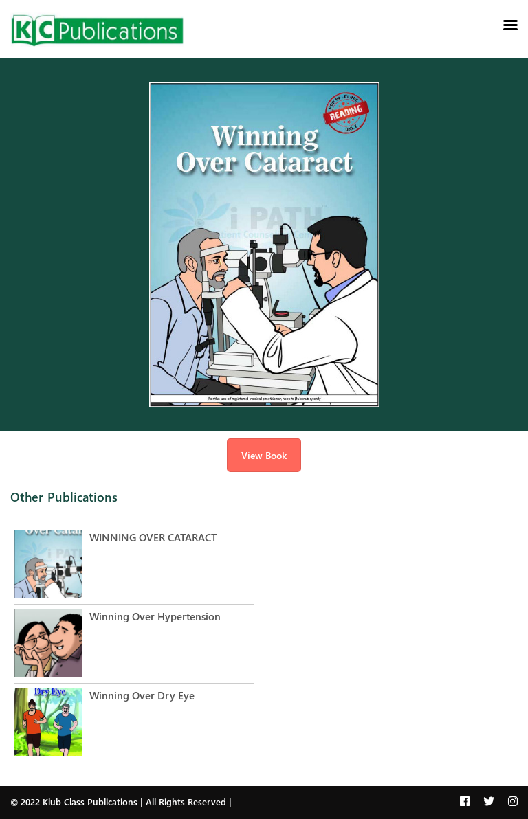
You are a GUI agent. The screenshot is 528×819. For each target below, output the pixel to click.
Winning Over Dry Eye (142, 695)
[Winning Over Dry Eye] (51, 724)
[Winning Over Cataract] (51, 566)
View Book (264, 455)
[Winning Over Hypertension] (51, 645)
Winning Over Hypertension (155, 616)
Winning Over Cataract (153, 537)
